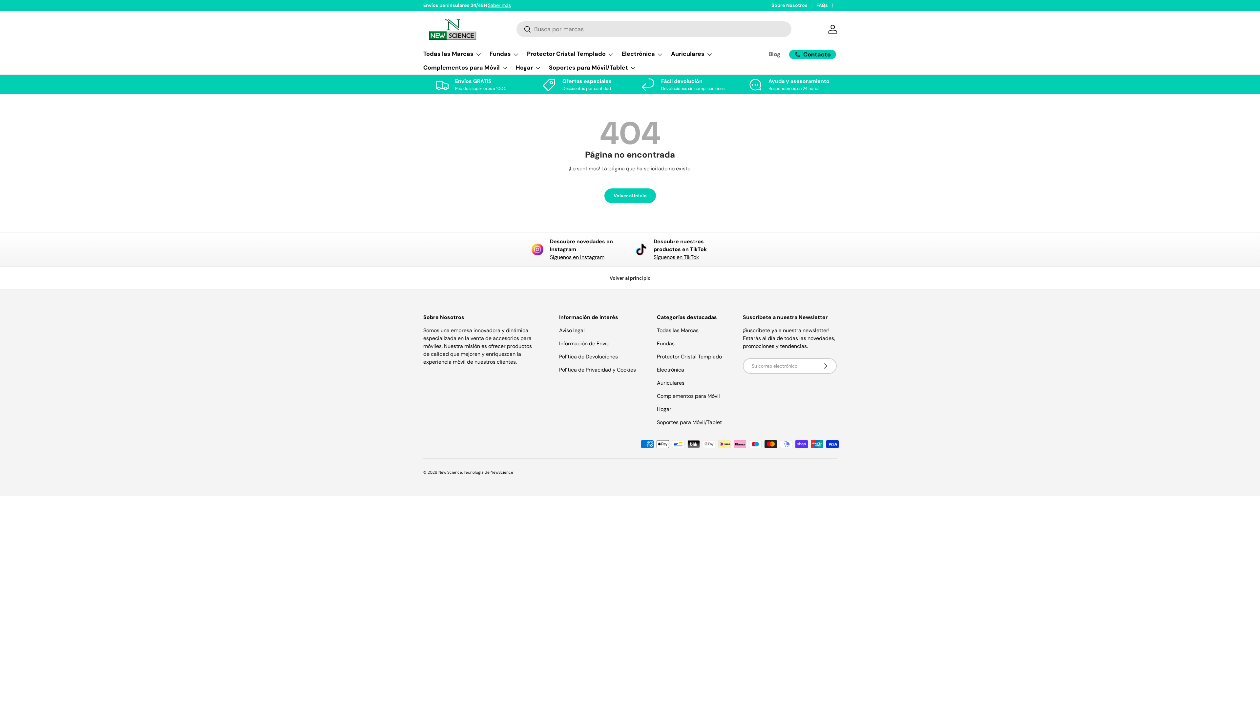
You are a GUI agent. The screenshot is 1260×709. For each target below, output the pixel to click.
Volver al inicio (630, 196)
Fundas (666, 343)
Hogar (664, 409)
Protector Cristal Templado (689, 356)
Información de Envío (584, 343)
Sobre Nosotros (789, 5)
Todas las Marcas (678, 330)
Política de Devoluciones (588, 356)
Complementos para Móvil (688, 396)
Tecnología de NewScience (488, 472)
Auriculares (670, 382)
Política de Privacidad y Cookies (597, 369)
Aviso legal (572, 330)
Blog (774, 54)
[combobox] (654, 29)
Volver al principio (630, 278)
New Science (450, 472)
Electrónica (670, 369)
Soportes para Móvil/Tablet (689, 422)
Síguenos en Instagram (577, 257)
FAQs (822, 5)
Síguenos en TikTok (676, 257)
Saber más (499, 5)
